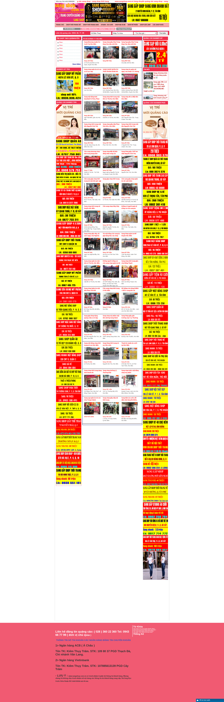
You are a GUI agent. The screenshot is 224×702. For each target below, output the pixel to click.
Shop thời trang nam (91, 24)
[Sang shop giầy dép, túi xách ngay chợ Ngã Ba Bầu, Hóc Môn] (93, 237)
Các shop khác (158, 24)
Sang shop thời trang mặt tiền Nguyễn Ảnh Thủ (92, 125)
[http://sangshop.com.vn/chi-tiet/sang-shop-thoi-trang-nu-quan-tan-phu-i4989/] (155, 501)
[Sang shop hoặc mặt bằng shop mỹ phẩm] (130, 374)
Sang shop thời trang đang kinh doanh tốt (93, 371)
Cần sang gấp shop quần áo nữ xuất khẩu (129, 180)
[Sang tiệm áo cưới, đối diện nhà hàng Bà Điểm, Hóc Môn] (130, 401)
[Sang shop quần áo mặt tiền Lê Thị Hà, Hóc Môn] (93, 264)
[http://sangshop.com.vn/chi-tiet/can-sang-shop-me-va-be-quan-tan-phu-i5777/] (155, 206)
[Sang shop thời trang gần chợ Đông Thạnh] (130, 264)
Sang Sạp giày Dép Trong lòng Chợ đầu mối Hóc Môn (129, 43)
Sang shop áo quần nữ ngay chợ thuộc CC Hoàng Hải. (130, 70)
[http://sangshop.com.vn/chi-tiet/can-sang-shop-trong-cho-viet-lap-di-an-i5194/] (155, 436)
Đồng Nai (102, 29)
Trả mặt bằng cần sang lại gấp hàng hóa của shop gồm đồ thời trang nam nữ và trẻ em (111, 235)
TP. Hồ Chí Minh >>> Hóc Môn (92, 39)
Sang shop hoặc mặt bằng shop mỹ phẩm (130, 371)
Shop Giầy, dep (145, 24)
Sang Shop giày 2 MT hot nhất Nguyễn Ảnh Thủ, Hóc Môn (129, 153)
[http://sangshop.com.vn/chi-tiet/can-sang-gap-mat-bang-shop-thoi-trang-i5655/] (155, 255)
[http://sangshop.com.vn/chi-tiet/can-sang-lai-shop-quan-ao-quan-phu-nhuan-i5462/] (155, 321)
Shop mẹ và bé (120, 24)
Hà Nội (84, 29)
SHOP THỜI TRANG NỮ (73, 24)
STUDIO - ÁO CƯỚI (107, 24)
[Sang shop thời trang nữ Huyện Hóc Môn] (93, 209)
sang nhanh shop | (150, 628)
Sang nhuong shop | (147, 632)
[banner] (148, 21)
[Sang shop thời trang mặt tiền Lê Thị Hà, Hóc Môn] (111, 100)
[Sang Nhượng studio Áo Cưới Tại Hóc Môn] (93, 45)
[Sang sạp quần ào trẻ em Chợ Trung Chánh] (93, 401)
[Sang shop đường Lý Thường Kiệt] (111, 374)
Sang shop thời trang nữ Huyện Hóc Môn (92, 207)
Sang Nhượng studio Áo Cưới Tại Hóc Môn (92, 43)
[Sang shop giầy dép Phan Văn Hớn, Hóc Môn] (111, 127)
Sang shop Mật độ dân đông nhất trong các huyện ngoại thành (110, 153)
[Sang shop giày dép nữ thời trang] (111, 401)
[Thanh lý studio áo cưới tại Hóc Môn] (130, 346)
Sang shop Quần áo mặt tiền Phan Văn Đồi (92, 289)
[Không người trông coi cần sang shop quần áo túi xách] (111, 264)
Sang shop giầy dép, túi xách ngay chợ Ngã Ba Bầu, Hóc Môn (91, 235)
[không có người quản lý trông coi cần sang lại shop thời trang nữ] (130, 209)
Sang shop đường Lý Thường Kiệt (110, 371)
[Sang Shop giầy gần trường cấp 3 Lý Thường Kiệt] (130, 319)
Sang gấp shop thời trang (111, 179)
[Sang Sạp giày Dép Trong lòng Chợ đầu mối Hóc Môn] (130, 45)
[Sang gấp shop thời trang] (111, 182)
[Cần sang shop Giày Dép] (111, 209)
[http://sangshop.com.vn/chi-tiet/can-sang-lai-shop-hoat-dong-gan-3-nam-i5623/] (155, 271)
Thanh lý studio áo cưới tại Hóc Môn (129, 344)
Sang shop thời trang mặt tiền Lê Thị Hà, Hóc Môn (111, 98)
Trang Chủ (60, 24)
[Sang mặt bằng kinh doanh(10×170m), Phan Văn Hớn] (93, 100)
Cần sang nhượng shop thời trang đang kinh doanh (92, 153)
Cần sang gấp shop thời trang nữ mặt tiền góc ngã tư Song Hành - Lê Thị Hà (92, 180)
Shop (61, 42)
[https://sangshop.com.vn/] (155, 139)
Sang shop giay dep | (150, 629)
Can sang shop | (137, 631)
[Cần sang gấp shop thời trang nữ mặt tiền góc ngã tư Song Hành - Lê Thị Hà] (93, 182)
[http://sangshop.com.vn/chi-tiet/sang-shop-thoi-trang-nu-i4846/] (155, 551)
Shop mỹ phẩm (133, 24)
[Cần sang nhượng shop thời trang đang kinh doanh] (93, 155)
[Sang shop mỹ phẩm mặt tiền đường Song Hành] (111, 319)
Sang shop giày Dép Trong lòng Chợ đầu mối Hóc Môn (111, 43)
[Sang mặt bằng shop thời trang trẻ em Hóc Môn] (93, 346)
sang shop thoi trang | (148, 631)
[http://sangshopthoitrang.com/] (155, 579)
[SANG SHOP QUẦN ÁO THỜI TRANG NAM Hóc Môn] (111, 73)
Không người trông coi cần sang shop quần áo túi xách (111, 262)
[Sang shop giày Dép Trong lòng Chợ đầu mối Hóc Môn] (111, 45)
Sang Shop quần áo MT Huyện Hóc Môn (128, 235)
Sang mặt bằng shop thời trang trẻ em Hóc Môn (92, 344)
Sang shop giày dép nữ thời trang (110, 399)
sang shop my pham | (139, 629)
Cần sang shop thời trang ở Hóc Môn (111, 289)
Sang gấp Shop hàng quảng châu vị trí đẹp (91, 317)
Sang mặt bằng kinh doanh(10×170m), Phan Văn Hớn (91, 98)
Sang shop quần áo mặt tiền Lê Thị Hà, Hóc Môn (92, 262)
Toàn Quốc (111, 29)
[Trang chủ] (69, 8)
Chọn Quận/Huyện (124, 29)
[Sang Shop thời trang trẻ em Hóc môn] (111, 346)
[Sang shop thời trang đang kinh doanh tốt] (93, 374)
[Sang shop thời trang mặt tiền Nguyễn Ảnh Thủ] (93, 127)
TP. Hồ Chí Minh (70, 29)
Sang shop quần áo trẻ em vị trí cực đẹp (92, 70)
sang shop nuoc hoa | (139, 628)
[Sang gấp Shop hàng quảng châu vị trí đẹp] (93, 319)
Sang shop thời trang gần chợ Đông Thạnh (129, 262)
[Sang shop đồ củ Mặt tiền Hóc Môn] (130, 100)
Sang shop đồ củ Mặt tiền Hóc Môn (129, 98)
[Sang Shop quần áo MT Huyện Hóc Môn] (130, 237)
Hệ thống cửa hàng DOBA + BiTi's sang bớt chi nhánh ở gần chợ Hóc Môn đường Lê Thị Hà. (130, 289)
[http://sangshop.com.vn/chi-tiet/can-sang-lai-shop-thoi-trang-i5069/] (155, 485)
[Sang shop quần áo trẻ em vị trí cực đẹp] (93, 73)
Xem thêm (76, 64)
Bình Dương (93, 29)
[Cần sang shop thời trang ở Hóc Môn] (111, 292)
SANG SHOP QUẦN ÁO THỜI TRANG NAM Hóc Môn (110, 70)
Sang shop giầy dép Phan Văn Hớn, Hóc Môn (111, 125)
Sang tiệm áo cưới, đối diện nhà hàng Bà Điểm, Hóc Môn (129, 399)
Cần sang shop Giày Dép (111, 206)
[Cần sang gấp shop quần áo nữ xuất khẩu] (130, 182)
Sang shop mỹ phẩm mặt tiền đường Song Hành (111, 317)
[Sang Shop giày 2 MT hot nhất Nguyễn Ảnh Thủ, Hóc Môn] (130, 155)
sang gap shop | (137, 632)
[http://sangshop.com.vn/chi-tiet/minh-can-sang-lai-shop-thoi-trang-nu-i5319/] (155, 353)
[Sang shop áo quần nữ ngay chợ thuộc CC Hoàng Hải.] (130, 73)
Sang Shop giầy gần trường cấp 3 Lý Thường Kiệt (129, 317)
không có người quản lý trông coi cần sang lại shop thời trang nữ (129, 207)
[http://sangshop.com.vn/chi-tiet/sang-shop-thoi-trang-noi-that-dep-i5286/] (155, 403)
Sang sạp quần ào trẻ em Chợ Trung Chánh (92, 399)
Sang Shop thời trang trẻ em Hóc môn (111, 344)
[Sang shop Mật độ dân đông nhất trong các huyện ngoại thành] (111, 155)
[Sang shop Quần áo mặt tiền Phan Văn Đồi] (93, 292)
